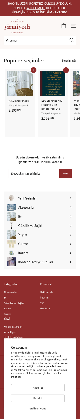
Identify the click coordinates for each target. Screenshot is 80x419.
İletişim (44, 297)
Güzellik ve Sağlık (14, 303)
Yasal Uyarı (10, 332)
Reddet (37, 398)
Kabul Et (37, 387)
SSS (42, 303)
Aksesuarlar (10, 292)
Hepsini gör (69, 60)
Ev (5, 297)
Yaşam (7, 308)
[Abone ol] (65, 173)
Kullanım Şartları (13, 326)
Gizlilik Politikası (13, 337)
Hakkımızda (46, 292)
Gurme (8, 313)
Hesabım (45, 308)
